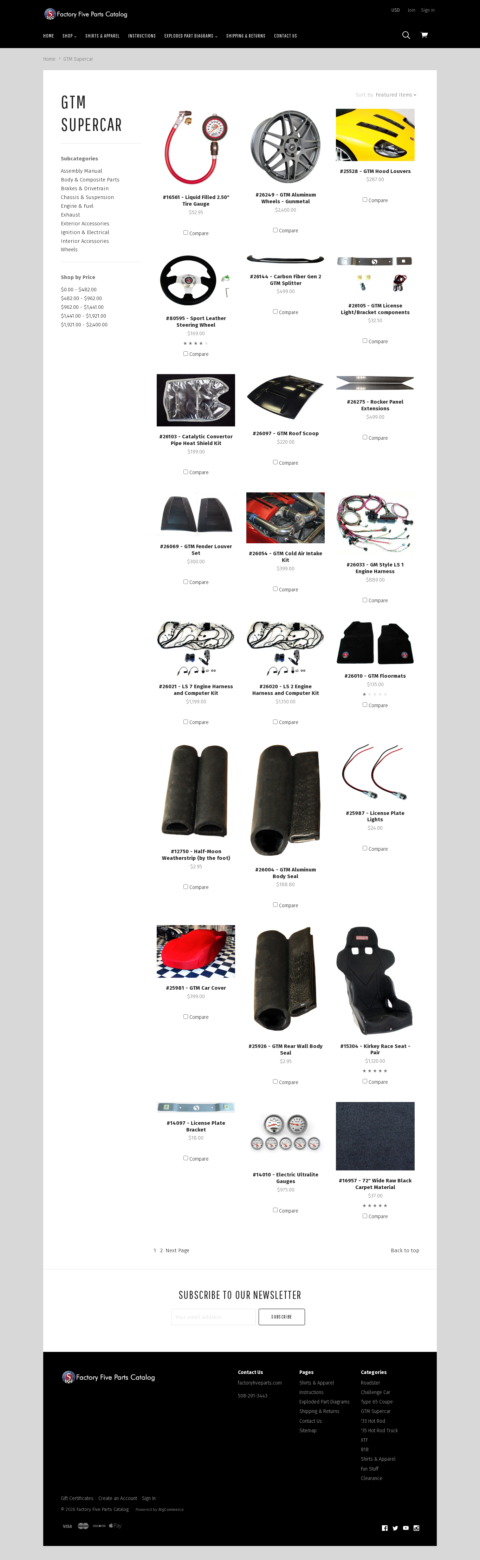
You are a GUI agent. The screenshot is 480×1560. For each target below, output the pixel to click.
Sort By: (365, 95)
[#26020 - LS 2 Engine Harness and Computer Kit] (285, 648)
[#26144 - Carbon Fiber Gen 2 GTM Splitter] (285, 260)
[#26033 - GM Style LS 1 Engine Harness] (375, 523)
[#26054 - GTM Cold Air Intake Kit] (285, 518)
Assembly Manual (81, 171)
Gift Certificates (77, 1498)
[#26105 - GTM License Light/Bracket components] (375, 274)
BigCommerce (171, 1509)
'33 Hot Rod (373, 1421)
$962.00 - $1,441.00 (82, 307)
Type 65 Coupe (377, 1402)
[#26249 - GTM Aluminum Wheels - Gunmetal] (285, 146)
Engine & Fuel (77, 206)
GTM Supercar (376, 1411)
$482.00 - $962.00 (81, 298)
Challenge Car (375, 1392)
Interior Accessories (85, 241)
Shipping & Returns (246, 36)
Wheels (69, 249)
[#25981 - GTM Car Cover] (196, 951)
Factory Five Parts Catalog (103, 1509)
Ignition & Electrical (85, 232)
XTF (364, 1440)
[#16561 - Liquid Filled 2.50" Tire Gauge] (196, 148)
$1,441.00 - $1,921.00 (83, 316)
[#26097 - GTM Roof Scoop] (285, 399)
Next (177, 1250)
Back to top (405, 1250)
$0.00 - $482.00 (79, 289)
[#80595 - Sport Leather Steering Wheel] (196, 281)
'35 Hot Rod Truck (379, 1431)
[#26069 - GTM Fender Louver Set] (196, 514)
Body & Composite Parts (90, 180)
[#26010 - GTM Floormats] (375, 643)
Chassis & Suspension (87, 197)
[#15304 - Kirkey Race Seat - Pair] (375, 980)
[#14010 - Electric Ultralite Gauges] (285, 1133)
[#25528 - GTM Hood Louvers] (375, 134)
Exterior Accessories (85, 223)
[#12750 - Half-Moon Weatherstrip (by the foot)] (196, 792)
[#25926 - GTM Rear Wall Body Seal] (285, 981)
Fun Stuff (369, 1469)
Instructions (142, 36)
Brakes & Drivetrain (85, 188)
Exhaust (70, 215)
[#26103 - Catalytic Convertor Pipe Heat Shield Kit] (196, 400)
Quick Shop (196, 181)
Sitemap (308, 1431)
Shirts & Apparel (102, 36)
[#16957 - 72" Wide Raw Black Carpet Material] (375, 1136)
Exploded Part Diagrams (189, 36)
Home (48, 36)
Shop (68, 36)
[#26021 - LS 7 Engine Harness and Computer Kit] (196, 648)
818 (365, 1450)
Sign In (149, 1498)
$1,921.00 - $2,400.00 (84, 324)
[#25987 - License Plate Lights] (375, 772)
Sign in (428, 10)
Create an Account (117, 1498)
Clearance (371, 1478)
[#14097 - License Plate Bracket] (196, 1107)
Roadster (370, 1383)
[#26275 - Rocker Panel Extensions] (375, 383)
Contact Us (285, 36)
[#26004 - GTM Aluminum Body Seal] (285, 801)
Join (411, 10)
